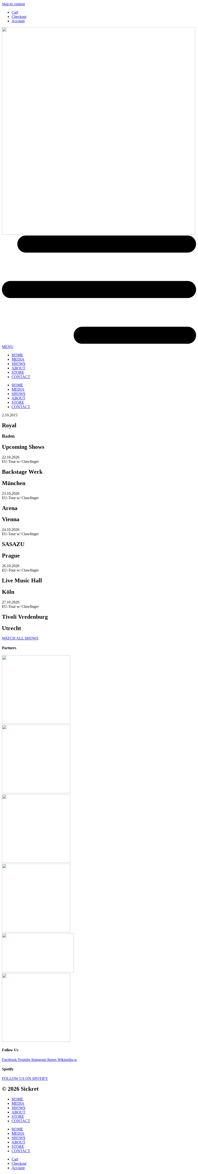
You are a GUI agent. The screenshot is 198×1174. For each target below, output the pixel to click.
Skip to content (13, 4)
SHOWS (18, 364)
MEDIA (18, 359)
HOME (17, 355)
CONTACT (21, 377)
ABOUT (18, 368)
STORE (18, 372)
